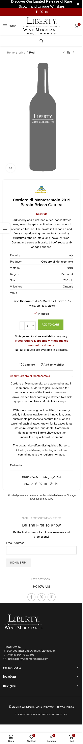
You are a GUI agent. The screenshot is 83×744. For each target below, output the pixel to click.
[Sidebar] (5, 228)
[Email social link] (46, 484)
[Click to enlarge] (10, 168)
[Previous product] (63, 52)
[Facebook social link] (36, 12)
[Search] (41, 41)
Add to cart (50, 324)
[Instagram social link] (46, 12)
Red (32, 52)
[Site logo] (41, 25)
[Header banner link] (41, 4)
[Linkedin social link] (56, 484)
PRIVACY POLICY (65, 707)
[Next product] (73, 52)
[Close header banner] (78, 4)
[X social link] (41, 12)
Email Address (15, 542)
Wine (22, 52)
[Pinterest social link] (51, 484)
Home (11, 52)
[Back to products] (68, 52)
